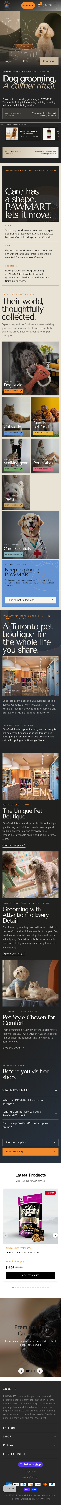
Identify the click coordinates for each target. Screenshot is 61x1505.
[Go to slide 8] (30, 1287)
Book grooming (30, 1151)
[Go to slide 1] (13, 1287)
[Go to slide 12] (40, 1287)
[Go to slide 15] (48, 1287)
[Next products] (55, 1235)
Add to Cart (30, 1275)
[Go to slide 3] (18, 1287)
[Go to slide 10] (35, 1287)
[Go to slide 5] (23, 1287)
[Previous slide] (21, 1371)
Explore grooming (14, 953)
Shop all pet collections (30, 600)
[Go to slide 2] (15, 1287)
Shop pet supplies (14, 845)
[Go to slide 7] (28, 1287)
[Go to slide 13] (43, 1287)
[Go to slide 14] (45, 1287)
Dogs (7, 60)
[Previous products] (5, 1235)
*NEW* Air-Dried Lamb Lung (23, 1252)
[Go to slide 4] (20, 1287)
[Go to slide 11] (38, 1287)
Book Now (28, 5)
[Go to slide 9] (33, 1287)
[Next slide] (40, 1371)
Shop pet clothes (13, 1047)
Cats (25, 60)
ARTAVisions (43, 1498)
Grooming (48, 60)
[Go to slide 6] (25, 1287)
